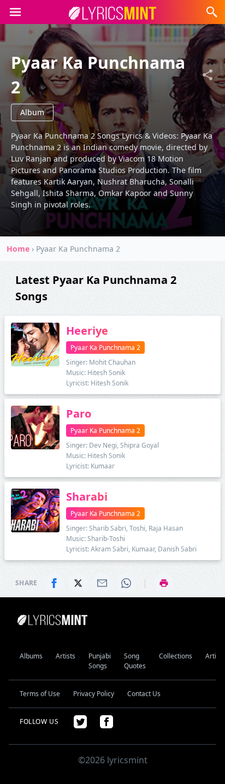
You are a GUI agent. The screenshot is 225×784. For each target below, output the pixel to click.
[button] (15, 12)
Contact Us (144, 693)
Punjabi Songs (99, 660)
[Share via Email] (102, 583)
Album (32, 112)
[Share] (207, 74)
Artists (65, 656)
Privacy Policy (93, 693)
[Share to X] (78, 583)
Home (18, 248)
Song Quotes (135, 660)
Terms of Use (40, 693)
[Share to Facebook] (54, 583)
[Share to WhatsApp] (126, 583)
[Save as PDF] (164, 583)
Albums (31, 656)
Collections (175, 656)
